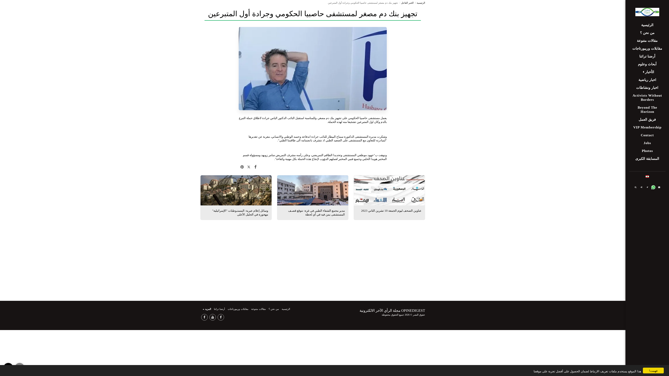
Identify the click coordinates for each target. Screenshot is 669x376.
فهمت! (653, 370)
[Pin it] (242, 167)
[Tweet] (248, 167)
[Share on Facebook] (255, 167)
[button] (647, 72)
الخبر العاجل (407, 3)
